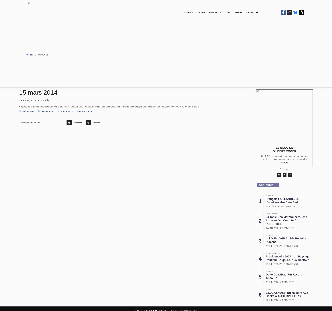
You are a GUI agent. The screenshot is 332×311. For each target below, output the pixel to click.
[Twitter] (284, 175)
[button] (75, 122)
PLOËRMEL (277, 253)
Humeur (201, 12)
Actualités (43, 100)
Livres (227, 12)
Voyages (238, 12)
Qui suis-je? (188, 12)
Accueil (29, 55)
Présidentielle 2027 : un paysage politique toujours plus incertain (287, 258)
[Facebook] (279, 175)
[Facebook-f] (283, 12)
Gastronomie (215, 12)
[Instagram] (289, 12)
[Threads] (301, 12)
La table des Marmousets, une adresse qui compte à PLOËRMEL (286, 220)
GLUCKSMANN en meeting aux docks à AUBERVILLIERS (287, 294)
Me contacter (252, 12)
